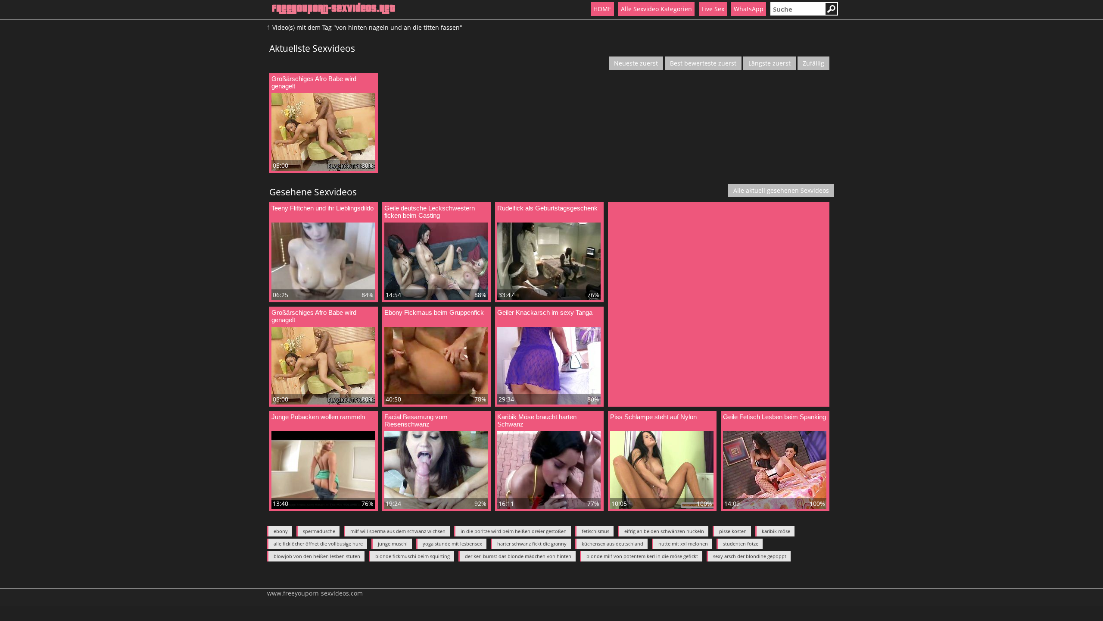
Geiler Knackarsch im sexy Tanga (544, 312)
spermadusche (319, 531)
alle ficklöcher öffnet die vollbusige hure (318, 543)
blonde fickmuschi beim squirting (412, 556)
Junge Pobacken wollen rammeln (318, 416)
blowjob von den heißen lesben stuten (317, 556)
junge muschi (393, 543)
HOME (602, 9)
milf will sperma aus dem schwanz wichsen (398, 531)
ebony (281, 531)
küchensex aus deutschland (612, 543)
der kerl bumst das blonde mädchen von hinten (518, 556)
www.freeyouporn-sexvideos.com (315, 593)
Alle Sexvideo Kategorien (656, 9)
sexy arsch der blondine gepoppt (749, 556)
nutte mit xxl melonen (683, 543)
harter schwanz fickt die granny (532, 543)
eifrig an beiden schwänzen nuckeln (664, 531)
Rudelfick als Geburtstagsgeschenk (547, 208)
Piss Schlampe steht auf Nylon (653, 416)
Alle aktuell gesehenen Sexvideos (781, 190)
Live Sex (712, 9)
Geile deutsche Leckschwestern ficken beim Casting (429, 211)
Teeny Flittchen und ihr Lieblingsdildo (322, 208)
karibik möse (776, 531)
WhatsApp (748, 9)
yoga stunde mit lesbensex (452, 543)
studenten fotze (740, 543)
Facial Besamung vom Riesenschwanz (416, 420)
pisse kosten (733, 531)
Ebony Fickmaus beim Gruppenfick (434, 312)
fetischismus (595, 531)
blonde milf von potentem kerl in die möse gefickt (642, 556)
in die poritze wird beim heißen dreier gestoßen (514, 531)
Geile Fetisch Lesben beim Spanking (774, 416)
